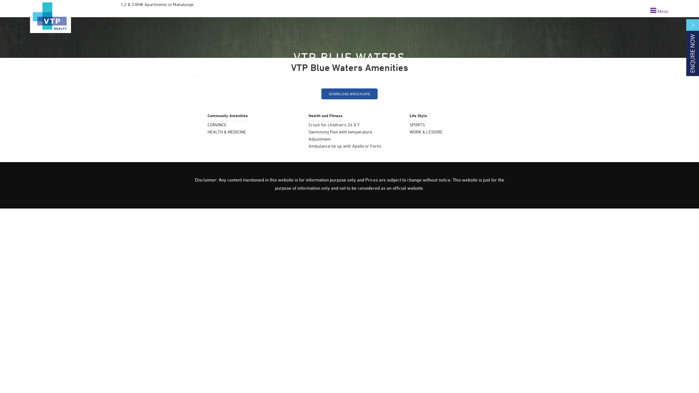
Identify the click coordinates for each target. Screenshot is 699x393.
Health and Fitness (326, 115)
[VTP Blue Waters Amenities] (50, 16)
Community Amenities (228, 115)
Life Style (418, 115)
